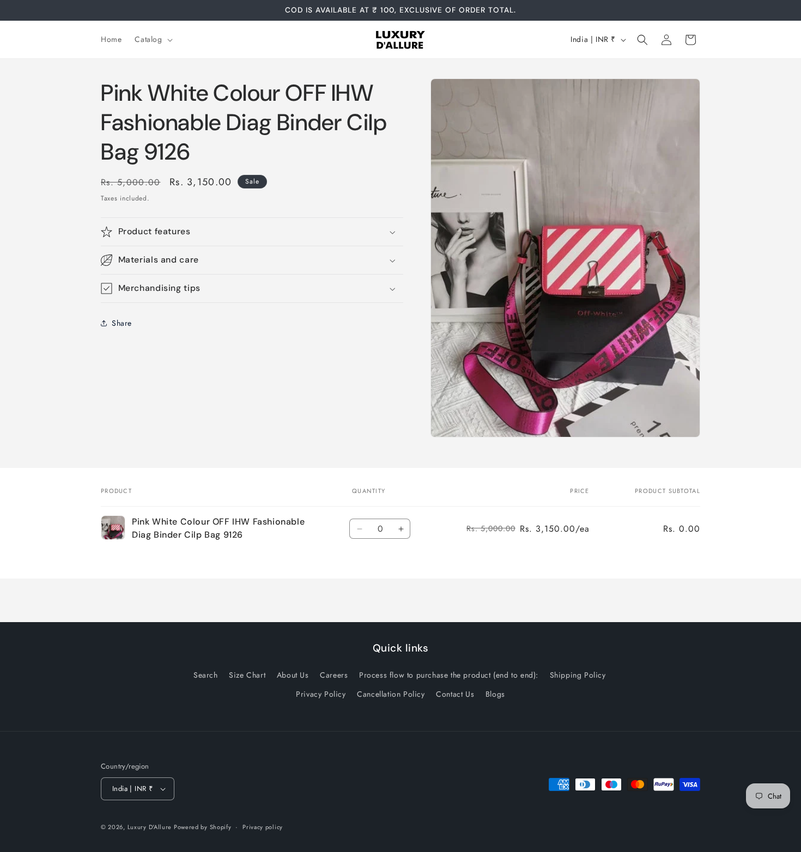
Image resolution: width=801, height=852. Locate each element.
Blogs (495, 694)
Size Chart (247, 675)
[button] (152, 39)
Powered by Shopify (203, 827)
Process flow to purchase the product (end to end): (448, 675)
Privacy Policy (320, 694)
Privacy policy (262, 827)
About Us (293, 675)
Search (205, 675)
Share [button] (122, 323)
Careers (334, 675)
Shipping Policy (578, 675)
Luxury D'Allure (151, 827)
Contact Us (455, 694)
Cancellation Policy (390, 694)
